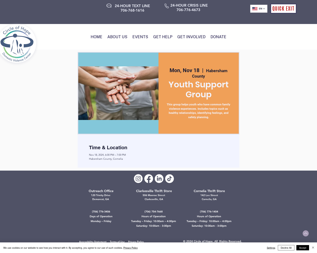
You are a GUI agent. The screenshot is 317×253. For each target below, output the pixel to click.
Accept (302, 247)
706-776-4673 (188, 10)
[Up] (306, 233)
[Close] (313, 247)
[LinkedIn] (159, 178)
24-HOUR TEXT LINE (132, 6)
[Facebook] (148, 178)
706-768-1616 (132, 10)
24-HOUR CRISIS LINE (189, 5)
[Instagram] (138, 178)
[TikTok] (169, 178)
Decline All (286, 247)
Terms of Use (117, 241)
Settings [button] (271, 247)
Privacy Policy (136, 241)
